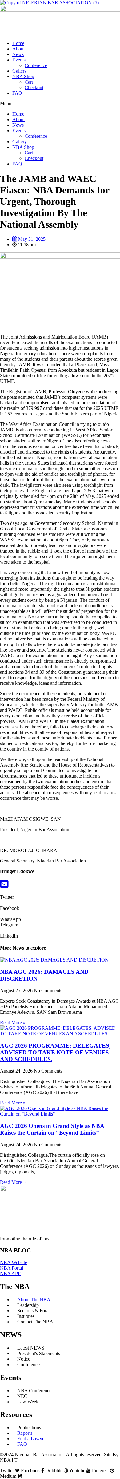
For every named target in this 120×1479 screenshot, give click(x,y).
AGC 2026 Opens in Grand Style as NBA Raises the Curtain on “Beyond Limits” (52, 1129)
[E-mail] (4, 885)
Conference (36, 65)
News (18, 54)
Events (19, 59)
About (18, 48)
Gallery (19, 70)
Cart (29, 82)
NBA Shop (23, 76)
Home (18, 43)
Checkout (34, 87)
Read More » (13, 1022)
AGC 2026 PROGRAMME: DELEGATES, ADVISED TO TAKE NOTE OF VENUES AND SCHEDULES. (55, 1052)
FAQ (17, 93)
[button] (60, 103)
